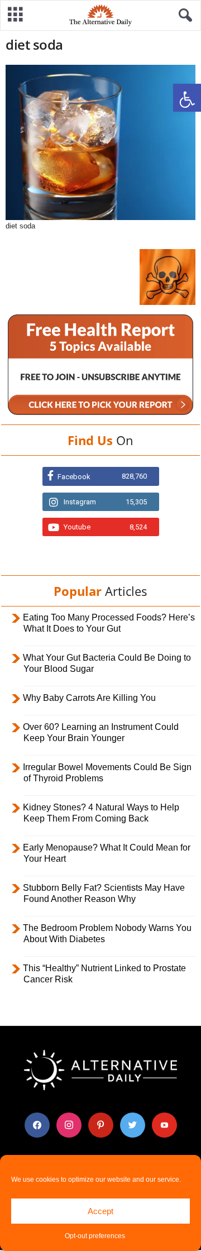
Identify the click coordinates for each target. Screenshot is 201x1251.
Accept (100, 1211)
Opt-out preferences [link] (95, 1236)
